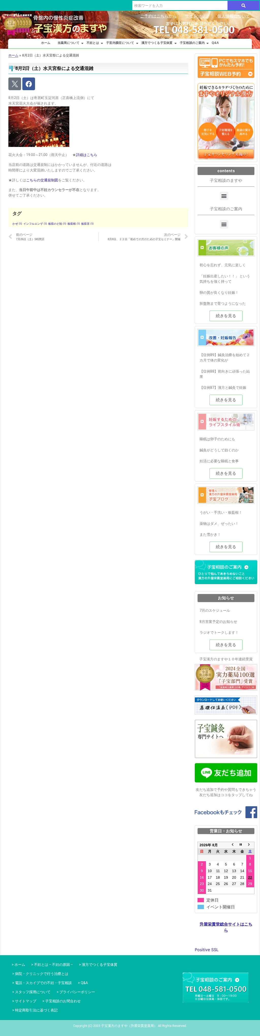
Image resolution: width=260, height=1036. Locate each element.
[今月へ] (242, 845)
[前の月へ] (234, 845)
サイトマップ (197, 16)
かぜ (17, 223)
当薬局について (68, 43)
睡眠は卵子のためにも (217, 439)
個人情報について (233, 16)
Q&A (215, 43)
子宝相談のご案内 (192, 43)
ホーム (46, 43)
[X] (14, 84)
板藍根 (74, 223)
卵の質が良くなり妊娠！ (219, 293)
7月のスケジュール (215, 610)
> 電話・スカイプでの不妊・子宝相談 (42, 983)
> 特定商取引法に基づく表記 (35, 1010)
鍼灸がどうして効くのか (219, 450)
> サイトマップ (24, 1001)
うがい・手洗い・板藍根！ (221, 512)
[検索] (243, 5)
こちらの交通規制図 (42, 180)
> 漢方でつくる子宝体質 (98, 965)
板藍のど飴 (57, 223)
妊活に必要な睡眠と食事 (219, 461)
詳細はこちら (86, 155)
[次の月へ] (250, 845)
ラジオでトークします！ (219, 632)
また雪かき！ (210, 534)
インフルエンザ (35, 223)
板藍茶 (87, 223)
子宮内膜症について (120, 43)
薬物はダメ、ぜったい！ (219, 524)
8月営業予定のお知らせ (218, 622)
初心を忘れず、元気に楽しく (223, 265)
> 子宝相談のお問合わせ (61, 1001)
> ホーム (17, 965)
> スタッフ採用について (31, 992)
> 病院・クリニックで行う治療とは (40, 974)
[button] (224, 196)
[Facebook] (28, 84)
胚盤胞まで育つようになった (223, 303)
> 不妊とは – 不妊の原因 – (52, 965)
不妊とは (93, 43)
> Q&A (83, 983)
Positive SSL (207, 949)
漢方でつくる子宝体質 (157, 43)
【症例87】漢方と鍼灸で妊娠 (223, 388)
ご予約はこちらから (158, 16)
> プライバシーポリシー (76, 992)
